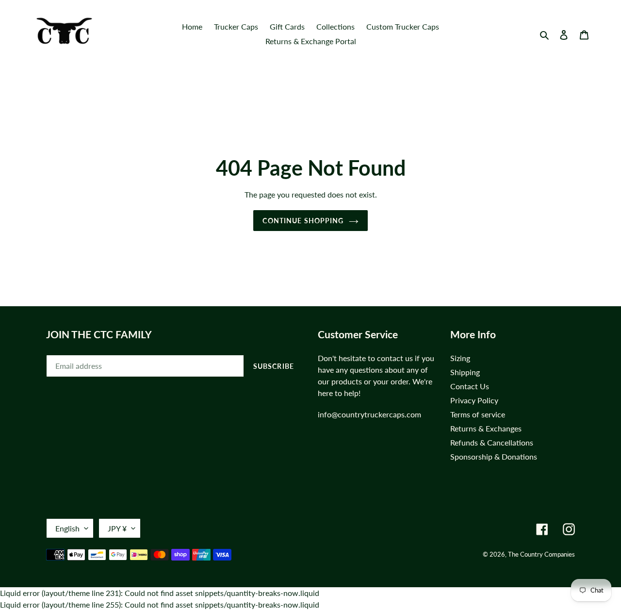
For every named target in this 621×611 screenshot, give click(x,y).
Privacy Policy (474, 400)
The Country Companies (541, 554)
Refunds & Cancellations (491, 442)
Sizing (460, 358)
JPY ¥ (117, 528)
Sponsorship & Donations (493, 456)
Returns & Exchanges (486, 428)
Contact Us (469, 386)
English (67, 528)
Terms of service (477, 414)
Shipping (465, 372)
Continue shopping (302, 220)
